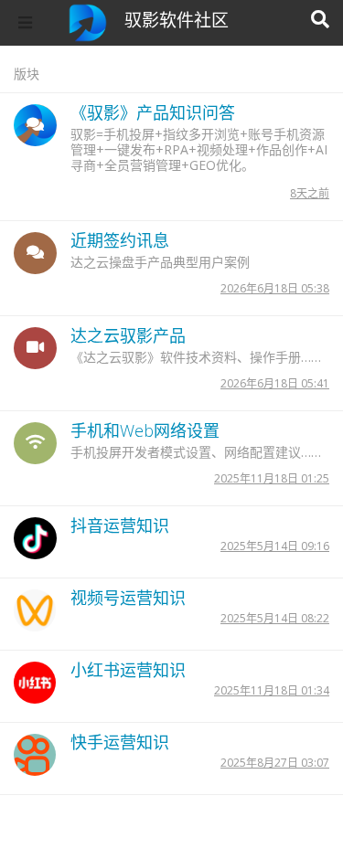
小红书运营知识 (128, 670)
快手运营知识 (119, 742)
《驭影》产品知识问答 (152, 112)
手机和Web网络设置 (145, 430)
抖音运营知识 (119, 525)
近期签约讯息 (119, 240)
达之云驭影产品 (128, 335)
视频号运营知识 (128, 598)
